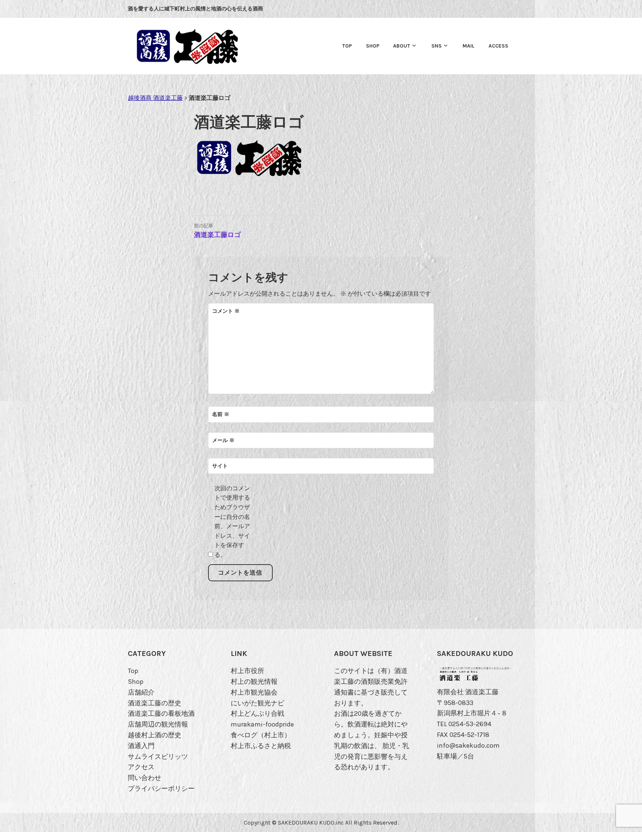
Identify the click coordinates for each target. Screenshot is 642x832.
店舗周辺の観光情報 (158, 724)
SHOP (372, 46)
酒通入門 (141, 746)
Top (347, 46)
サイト (220, 466)
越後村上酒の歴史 (154, 735)
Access (498, 46)
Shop (135, 681)
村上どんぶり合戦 (257, 713)
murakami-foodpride (262, 724)
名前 (220, 414)
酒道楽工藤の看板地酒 (161, 713)
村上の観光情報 (254, 681)
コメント (226, 311)
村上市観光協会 (254, 692)
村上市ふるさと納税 (261, 746)
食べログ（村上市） (261, 735)
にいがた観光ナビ (257, 703)
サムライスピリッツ (158, 757)
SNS (436, 46)
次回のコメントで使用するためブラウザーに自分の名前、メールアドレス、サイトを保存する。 (232, 521)
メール (223, 440)
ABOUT (401, 46)
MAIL (468, 46)
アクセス (141, 767)
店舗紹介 (141, 692)
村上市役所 (247, 671)
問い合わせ (144, 778)
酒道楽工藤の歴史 (154, 703)
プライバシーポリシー (161, 788)
